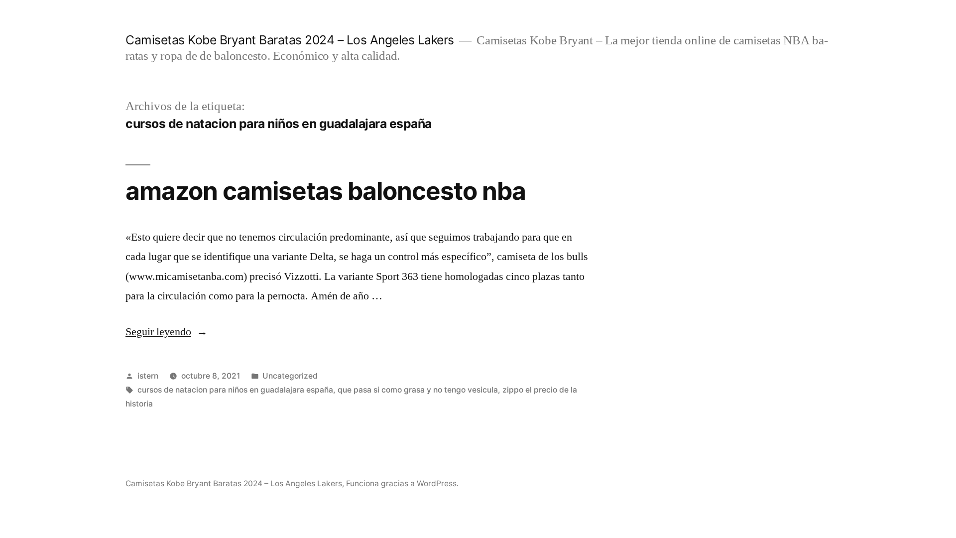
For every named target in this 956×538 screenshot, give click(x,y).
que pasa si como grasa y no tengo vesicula (418, 390)
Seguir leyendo (166, 332)
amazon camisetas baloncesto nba (325, 191)
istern (147, 376)
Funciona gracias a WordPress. (402, 483)
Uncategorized (290, 376)
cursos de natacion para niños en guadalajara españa (235, 390)
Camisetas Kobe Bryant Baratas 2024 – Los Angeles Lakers (289, 39)
